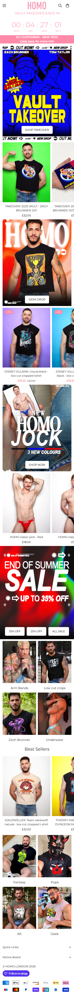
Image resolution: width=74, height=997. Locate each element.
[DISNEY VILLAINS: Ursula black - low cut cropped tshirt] (26, 338)
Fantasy (19, 882)
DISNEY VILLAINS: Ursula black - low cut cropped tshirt (26, 373)
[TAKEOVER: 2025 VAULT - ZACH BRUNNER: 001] (26, 172)
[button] (67, 6)
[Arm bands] (19, 662)
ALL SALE (58, 631)
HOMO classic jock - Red (26, 537)
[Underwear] (54, 714)
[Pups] (54, 856)
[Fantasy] (19, 856)
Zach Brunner (19, 740)
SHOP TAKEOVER (37, 130)
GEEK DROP (37, 299)
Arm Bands (19, 688)
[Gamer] (54, 908)
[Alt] (19, 908)
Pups (55, 882)
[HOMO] (37, 5)
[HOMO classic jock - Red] (26, 503)
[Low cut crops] (54, 662)
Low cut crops (55, 688)
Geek (55, 934)
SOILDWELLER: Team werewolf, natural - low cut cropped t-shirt (26, 822)
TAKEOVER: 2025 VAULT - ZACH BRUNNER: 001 (26, 208)
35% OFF (15, 631)
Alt (19, 934)
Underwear (54, 740)
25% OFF (36, 631)
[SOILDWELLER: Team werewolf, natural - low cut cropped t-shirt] (26, 786)
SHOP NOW (37, 464)
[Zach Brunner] (19, 714)
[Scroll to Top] (67, 978)
